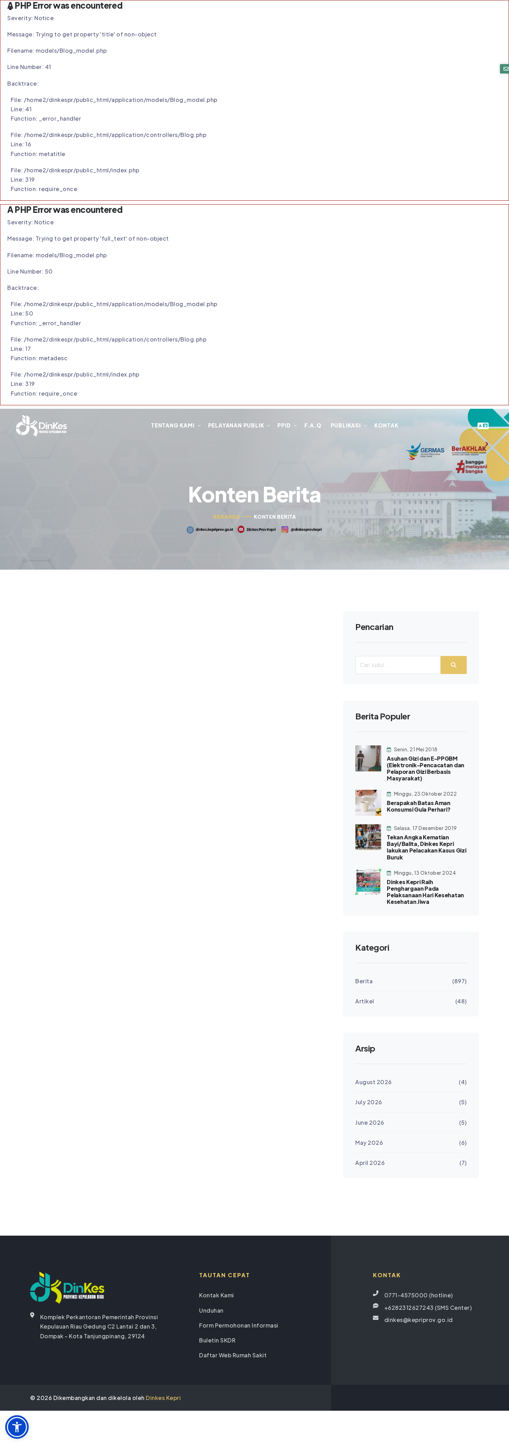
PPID (284, 425)
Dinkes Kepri (163, 1397)
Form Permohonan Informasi (238, 1325)
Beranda (226, 516)
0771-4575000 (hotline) (418, 1295)
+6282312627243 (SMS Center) (428, 1307)
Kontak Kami (216, 1295)
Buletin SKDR (217, 1340)
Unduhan (211, 1310)
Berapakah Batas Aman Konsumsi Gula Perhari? (418, 806)
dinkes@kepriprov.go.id (418, 1319)
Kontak (386, 425)
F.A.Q (313, 425)
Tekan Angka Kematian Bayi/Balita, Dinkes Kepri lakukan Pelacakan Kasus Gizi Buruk (426, 847)
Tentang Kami (173, 425)
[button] (17, 1427)
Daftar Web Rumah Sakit (233, 1355)
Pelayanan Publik (236, 425)
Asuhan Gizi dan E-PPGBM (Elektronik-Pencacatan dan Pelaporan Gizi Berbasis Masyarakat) (425, 768)
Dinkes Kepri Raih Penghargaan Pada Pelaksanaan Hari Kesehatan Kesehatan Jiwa (425, 892)
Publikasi (346, 425)
